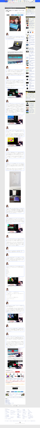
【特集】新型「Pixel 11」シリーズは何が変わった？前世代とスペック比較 (32, 108)
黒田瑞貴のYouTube (7, 400)
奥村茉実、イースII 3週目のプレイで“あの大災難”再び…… (18, 395)
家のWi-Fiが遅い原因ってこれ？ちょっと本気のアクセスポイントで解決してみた (32, 52)
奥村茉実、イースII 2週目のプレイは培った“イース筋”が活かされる (11, 395)
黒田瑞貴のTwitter (7, 401)
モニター (16, 2)
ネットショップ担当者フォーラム (13, 411)
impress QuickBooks (30, 412)
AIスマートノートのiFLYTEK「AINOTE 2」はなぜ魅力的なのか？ (32, 19)
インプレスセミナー (12, 413)
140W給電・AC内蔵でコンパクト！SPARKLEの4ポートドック (32, 66)
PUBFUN (29, 413)
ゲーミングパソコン (19, 2)
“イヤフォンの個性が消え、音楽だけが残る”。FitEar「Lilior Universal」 (31, 21)
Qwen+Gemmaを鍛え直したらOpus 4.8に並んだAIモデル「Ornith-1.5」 (32, 74)
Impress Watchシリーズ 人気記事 (30, 91)
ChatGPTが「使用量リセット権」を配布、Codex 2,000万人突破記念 (32, 55)
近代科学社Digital (19, 417)
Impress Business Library (13, 412)
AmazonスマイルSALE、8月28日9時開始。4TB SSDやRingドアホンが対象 (32, 68)
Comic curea (30, 411)
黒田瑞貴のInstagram (7, 402)
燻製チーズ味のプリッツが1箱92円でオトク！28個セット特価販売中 (31, 36)
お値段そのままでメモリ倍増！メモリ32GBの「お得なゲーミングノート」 (31, 26)
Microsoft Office (30, 2)
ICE (28, 409)
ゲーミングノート (23, 2)
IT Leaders (6, 413)
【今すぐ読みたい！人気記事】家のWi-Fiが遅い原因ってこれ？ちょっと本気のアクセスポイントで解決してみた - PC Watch (31, 13)
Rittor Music (18, 409)
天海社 (29, 410)
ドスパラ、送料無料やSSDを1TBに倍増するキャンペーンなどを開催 (32, 61)
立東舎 (18, 413)
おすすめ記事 (28, 101)
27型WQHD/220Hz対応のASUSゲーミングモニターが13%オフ (31, 38)
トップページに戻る (15, 405)
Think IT (6, 410)
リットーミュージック (19, 410)
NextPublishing (12, 417)
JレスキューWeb (24, 413)
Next (23, 377)
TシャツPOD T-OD (19, 412)
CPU (27, 2)
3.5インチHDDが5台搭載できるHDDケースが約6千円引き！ (32, 40)
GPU (26, 2)
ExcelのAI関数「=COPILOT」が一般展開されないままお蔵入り (32, 71)
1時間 (26, 92)
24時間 (29, 92)
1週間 (31, 92)
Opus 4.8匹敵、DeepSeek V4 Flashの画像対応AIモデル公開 (32, 58)
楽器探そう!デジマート (20, 411)
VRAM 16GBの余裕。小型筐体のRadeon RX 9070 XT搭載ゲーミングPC (31, 81)
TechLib (23, 418)
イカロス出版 (23, 409)
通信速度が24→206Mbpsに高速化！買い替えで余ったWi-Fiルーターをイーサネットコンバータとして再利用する (31, 12)
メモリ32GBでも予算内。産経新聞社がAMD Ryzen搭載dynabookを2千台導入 (31, 23)
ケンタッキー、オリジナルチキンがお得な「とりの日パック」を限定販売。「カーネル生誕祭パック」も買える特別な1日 (31, 96)
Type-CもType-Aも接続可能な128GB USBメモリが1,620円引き (32, 42)
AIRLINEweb (24, 410)
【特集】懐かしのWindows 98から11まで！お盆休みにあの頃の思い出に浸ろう (32, 112)
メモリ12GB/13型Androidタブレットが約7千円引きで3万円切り (32, 45)
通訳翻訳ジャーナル (24, 412)
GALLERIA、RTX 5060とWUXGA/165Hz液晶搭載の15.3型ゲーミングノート (31, 86)
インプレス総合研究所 (7, 412)
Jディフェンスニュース (25, 411)
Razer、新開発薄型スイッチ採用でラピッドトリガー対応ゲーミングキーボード (32, 77)
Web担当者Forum (6, 411)
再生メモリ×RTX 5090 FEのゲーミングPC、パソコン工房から (31, 89)
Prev (6, 377)
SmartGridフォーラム (12, 410)
